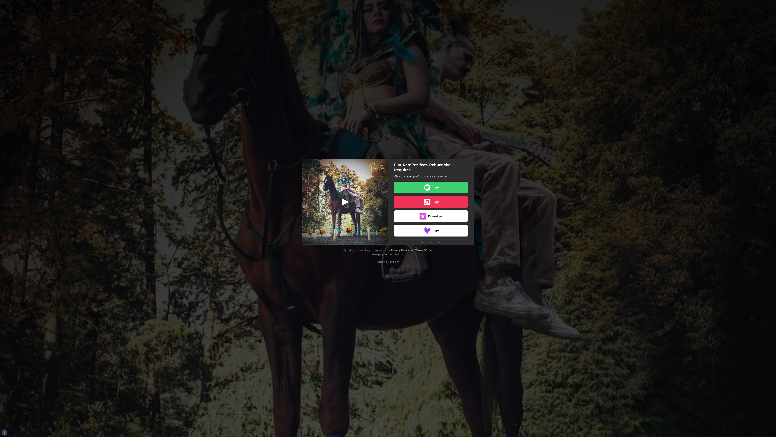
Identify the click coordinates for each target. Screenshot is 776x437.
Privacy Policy (400, 250)
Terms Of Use (423, 250)
